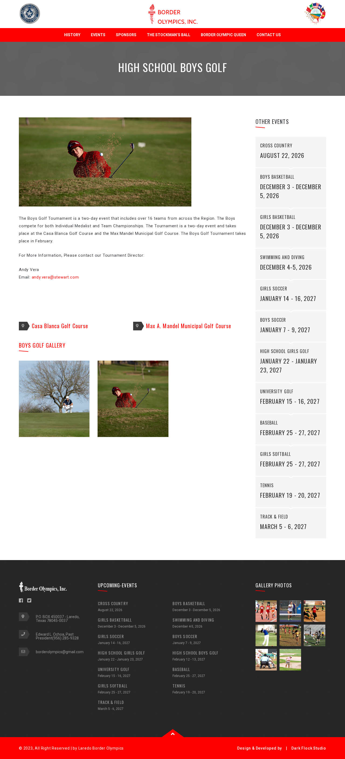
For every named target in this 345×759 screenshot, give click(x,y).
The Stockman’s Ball (168, 35)
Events (98, 35)
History (72, 35)
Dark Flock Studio (308, 748)
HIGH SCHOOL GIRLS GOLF (121, 655)
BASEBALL (188, 672)
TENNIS (188, 688)
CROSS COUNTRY (113, 606)
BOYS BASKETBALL (196, 606)
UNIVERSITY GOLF (114, 672)
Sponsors (126, 35)
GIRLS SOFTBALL (114, 688)
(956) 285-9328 (65, 638)
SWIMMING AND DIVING (193, 622)
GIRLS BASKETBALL (122, 622)
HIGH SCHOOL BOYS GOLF (195, 655)
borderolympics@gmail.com (60, 652)
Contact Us (269, 35)
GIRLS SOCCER (114, 639)
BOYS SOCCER (186, 639)
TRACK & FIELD (111, 705)
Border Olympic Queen (223, 35)
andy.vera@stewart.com (55, 277)
